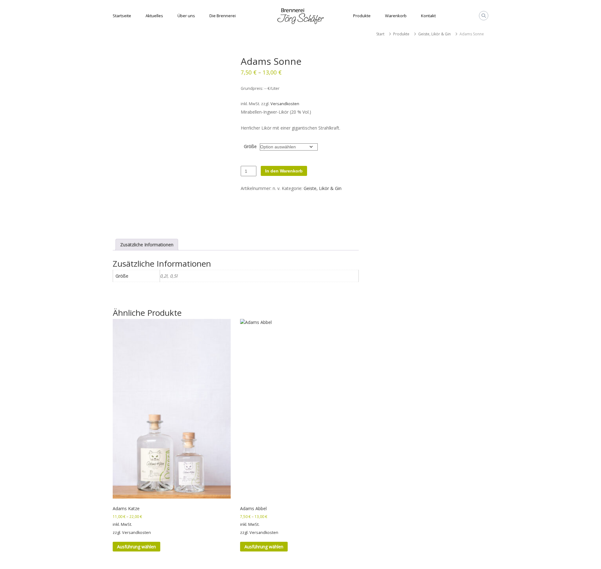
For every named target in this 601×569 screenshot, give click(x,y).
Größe (250, 146)
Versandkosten (284, 103)
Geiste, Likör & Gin (434, 34)
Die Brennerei (222, 15)
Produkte (362, 15)
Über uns (186, 15)
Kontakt (428, 15)
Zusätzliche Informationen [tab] (146, 245)
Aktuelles (154, 15)
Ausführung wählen (136, 547)
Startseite (122, 15)
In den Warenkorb (284, 170)
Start (380, 34)
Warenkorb (396, 15)
